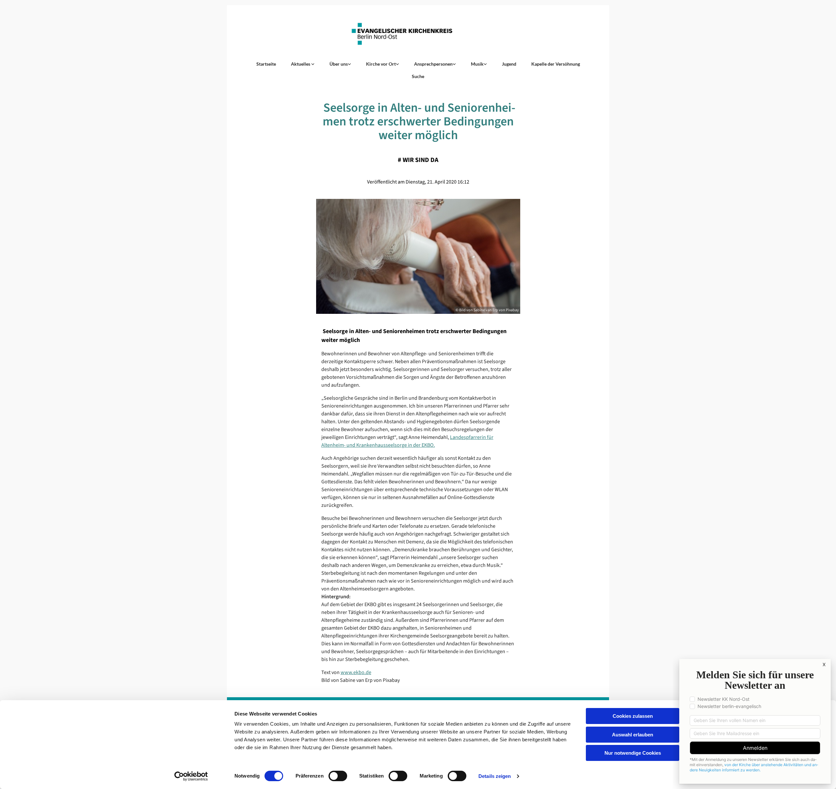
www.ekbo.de (356, 672)
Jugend (509, 64)
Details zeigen (494, 776)
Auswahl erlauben (632, 734)
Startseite (266, 64)
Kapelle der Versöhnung (555, 64)
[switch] (338, 776)
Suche (418, 76)
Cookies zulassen (633, 716)
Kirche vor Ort (381, 64)
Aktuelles (301, 64)
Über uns (339, 64)
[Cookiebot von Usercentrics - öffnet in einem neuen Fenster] (191, 776)
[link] (302, 64)
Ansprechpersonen (433, 64)
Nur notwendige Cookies (632, 753)
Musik (477, 64)
